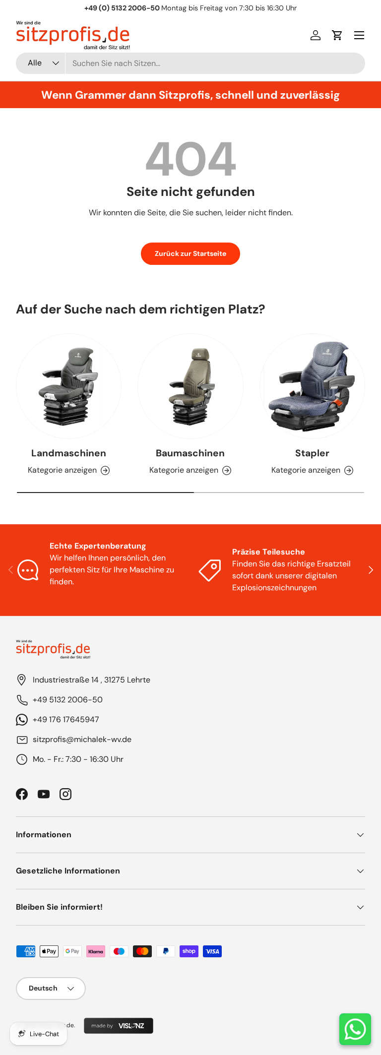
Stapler (312, 453)
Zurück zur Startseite (190, 253)
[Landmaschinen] (68, 386)
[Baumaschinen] (190, 386)
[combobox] (190, 63)
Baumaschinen (190, 453)
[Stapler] (312, 386)
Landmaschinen (68, 453)
